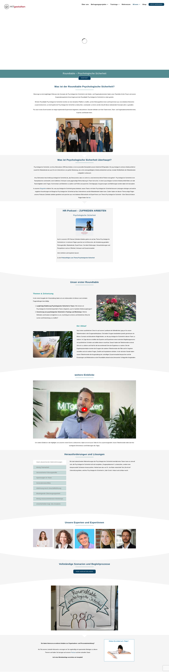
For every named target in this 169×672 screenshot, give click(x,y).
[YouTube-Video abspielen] (84, 410)
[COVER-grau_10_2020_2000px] (84, 219)
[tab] (49, 462)
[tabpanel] (103, 467)
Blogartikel (43, 188)
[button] (52, 608)
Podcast (73, 652)
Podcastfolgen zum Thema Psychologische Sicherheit (78, 257)
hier (89, 197)
